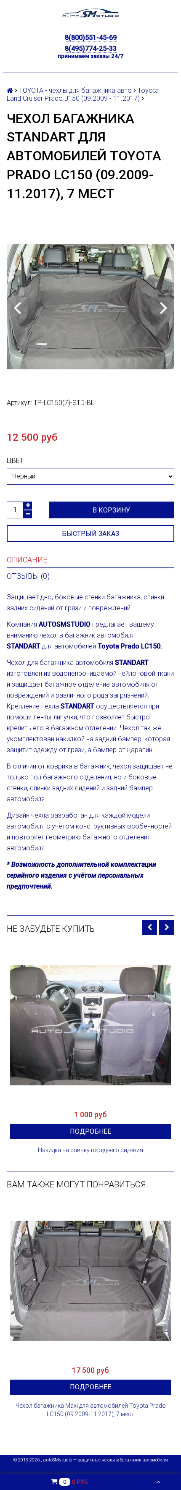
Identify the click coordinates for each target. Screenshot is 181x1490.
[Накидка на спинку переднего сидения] (90, 1025)
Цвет (15, 461)
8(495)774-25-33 (91, 48)
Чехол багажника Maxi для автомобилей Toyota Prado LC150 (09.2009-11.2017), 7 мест (91, 1409)
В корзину (111, 510)
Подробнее (90, 1131)
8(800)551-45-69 (91, 38)
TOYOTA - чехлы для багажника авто (75, 90)
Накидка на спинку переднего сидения (90, 1150)
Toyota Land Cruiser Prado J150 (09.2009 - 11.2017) (83, 94)
